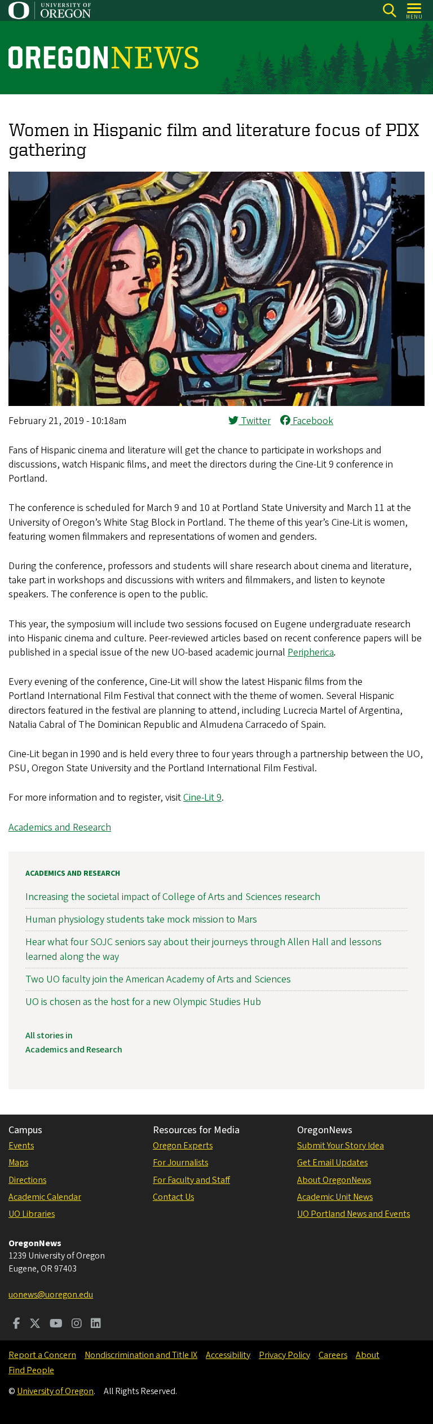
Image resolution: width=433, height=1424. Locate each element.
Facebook (311, 421)
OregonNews (324, 1130)
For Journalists (180, 1162)
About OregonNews (334, 1180)
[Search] (389, 10)
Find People (31, 1370)
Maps (18, 1162)
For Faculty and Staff (191, 1180)
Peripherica (311, 652)
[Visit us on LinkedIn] (95, 1324)
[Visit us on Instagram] (76, 1324)
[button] (216, 403)
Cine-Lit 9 (202, 797)
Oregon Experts (183, 1145)
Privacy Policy (284, 1355)
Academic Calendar (44, 1197)
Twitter (254, 421)
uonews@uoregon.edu (50, 1294)
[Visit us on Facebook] (16, 1324)
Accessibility (228, 1355)
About (367, 1355)
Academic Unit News (335, 1197)
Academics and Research (59, 827)
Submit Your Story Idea (340, 1145)
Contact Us (173, 1197)
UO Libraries (31, 1214)
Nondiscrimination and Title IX (141, 1355)
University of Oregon (55, 1391)
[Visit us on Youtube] (56, 1324)
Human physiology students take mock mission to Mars (141, 919)
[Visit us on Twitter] (35, 1324)
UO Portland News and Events (353, 1214)
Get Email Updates (332, 1162)
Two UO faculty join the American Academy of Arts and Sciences (158, 979)
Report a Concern (42, 1355)
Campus (25, 1130)
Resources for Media (196, 1130)
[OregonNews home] (103, 57)
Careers (333, 1355)
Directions (27, 1180)
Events (21, 1145)
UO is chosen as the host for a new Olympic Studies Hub (143, 1002)
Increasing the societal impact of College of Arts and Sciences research (172, 897)
